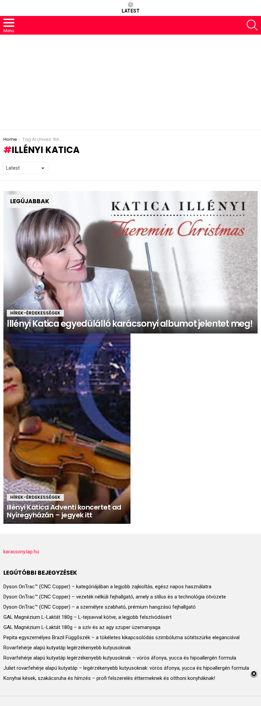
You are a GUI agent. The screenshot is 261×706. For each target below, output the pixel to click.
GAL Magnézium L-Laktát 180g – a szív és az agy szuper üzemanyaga (81, 627)
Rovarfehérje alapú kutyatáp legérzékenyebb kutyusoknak (67, 648)
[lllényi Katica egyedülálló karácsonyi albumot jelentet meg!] (130, 262)
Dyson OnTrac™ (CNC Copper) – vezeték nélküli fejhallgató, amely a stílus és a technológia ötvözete (114, 597)
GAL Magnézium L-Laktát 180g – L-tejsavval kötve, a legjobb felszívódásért (87, 617)
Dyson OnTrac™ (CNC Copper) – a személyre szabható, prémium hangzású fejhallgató (99, 607)
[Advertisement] (130, 82)
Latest (131, 11)
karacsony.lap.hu (21, 551)
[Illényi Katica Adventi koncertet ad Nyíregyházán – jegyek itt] (66, 428)
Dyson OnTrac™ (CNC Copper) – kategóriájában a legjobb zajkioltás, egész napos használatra (107, 587)
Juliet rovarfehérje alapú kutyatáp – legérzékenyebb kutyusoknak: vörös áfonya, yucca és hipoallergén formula (126, 668)
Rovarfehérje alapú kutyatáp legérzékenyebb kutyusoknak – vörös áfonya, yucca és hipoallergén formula (119, 658)
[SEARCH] (252, 25)
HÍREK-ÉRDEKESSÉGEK (35, 313)
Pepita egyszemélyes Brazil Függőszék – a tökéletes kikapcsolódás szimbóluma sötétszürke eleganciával (121, 637)
